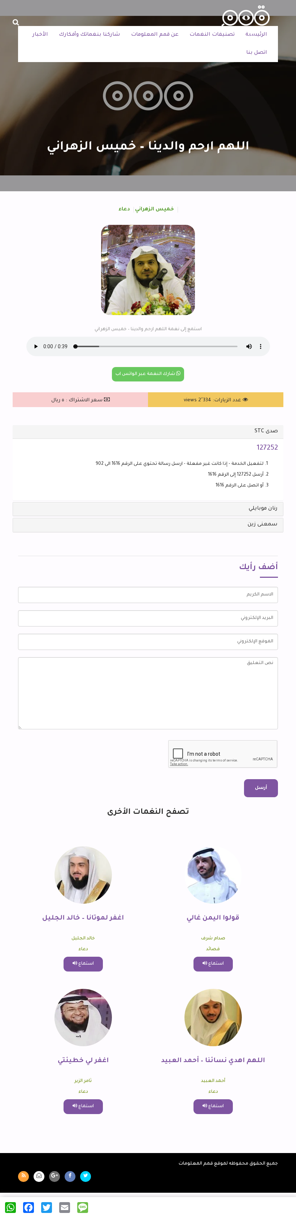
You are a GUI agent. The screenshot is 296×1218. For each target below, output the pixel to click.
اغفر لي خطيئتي (83, 1061)
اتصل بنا (256, 53)
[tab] (148, 432)
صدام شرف (213, 938)
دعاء (124, 210)
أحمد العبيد (213, 1081)
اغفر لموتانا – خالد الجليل (83, 918)
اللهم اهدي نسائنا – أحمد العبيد (213, 1061)
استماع (215, 963)
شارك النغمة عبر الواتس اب (146, 374)
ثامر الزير (83, 1081)
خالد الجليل (83, 938)
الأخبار (40, 35)
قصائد (213, 949)
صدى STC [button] (266, 432)
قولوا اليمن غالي (213, 918)
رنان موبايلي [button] (263, 509)
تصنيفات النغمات (212, 35)
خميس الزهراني (154, 210)
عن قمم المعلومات (155, 35)
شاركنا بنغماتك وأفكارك (89, 35)
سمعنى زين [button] (263, 525)
